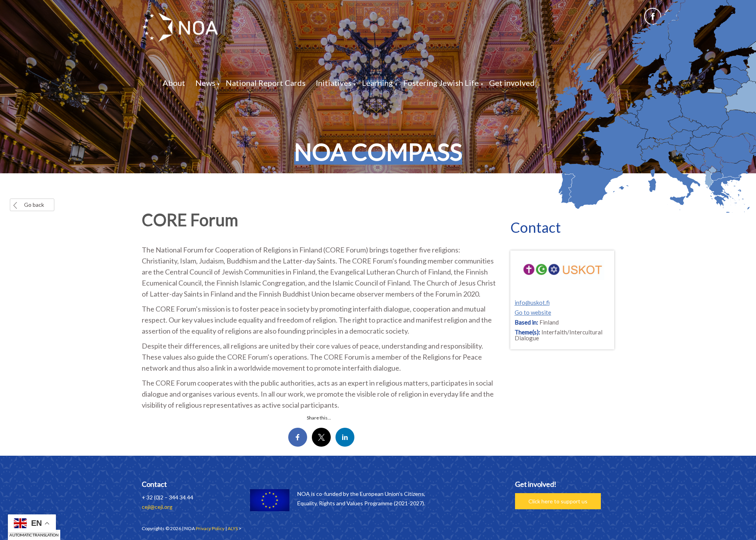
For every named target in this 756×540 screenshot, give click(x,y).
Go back (34, 204)
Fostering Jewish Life (441, 82)
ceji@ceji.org (157, 506)
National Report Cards (266, 82)
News (205, 82)
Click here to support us (557, 501)
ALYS (233, 528)
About (174, 82)
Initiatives (334, 82)
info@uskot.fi (532, 302)
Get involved (512, 82)
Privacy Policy (210, 528)
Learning (377, 82)
